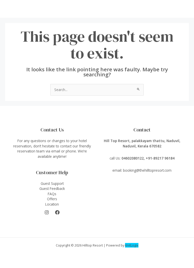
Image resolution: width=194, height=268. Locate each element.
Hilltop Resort (92, 245)
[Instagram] (46, 212)
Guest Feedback (52, 188)
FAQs (52, 193)
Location (52, 204)
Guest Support (52, 183)
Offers (52, 198)
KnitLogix (131, 245)
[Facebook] (57, 212)
